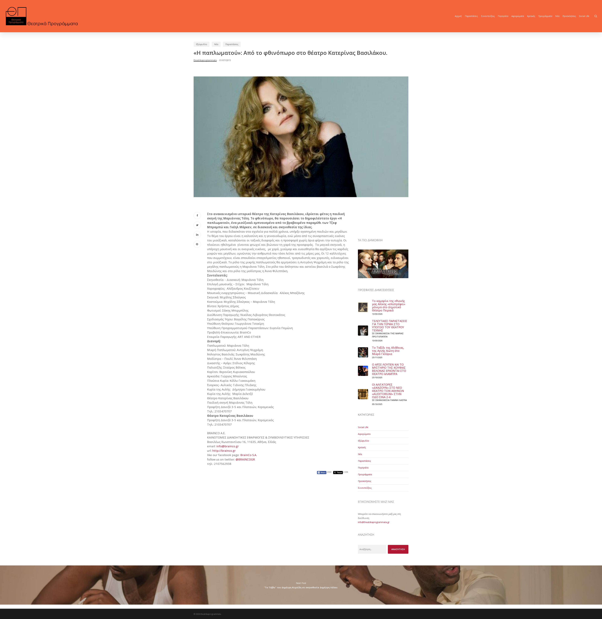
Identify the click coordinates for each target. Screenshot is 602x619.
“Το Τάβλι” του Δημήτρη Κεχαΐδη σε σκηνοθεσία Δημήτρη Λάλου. (301, 585)
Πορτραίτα (363, 467)
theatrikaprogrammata (205, 60)
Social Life (363, 427)
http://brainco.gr (224, 451)
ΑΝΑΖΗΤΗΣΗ (398, 549)
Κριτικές (362, 447)
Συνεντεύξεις (365, 487)
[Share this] (197, 215)
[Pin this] (197, 244)
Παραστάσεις (231, 44)
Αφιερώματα (364, 433)
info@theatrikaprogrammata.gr (373, 522)
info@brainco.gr (227, 446)
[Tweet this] (197, 225)
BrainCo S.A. (248, 455)
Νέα (216, 44)
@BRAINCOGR (245, 459)
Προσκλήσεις (364, 481)
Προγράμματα (365, 474)
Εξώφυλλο (201, 44)
